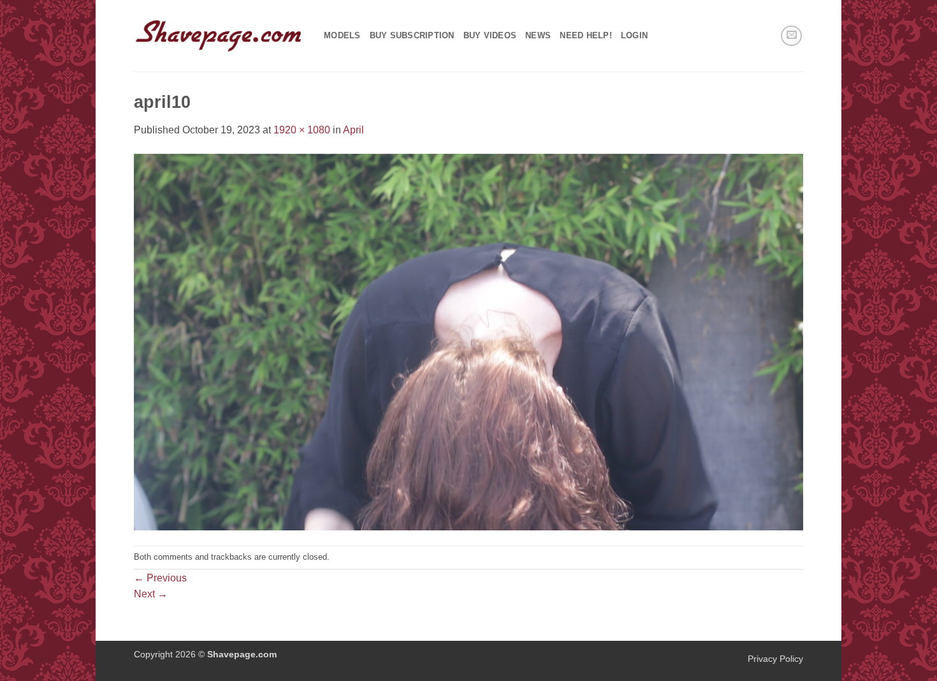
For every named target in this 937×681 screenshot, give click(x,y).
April (353, 129)
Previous (160, 577)
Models (342, 35)
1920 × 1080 (301, 129)
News (538, 35)
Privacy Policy (775, 659)
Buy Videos (490, 35)
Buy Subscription (412, 35)
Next (151, 593)
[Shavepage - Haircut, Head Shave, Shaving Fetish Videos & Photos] (219, 35)
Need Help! (586, 35)
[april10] (468, 341)
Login (634, 35)
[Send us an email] (791, 36)
